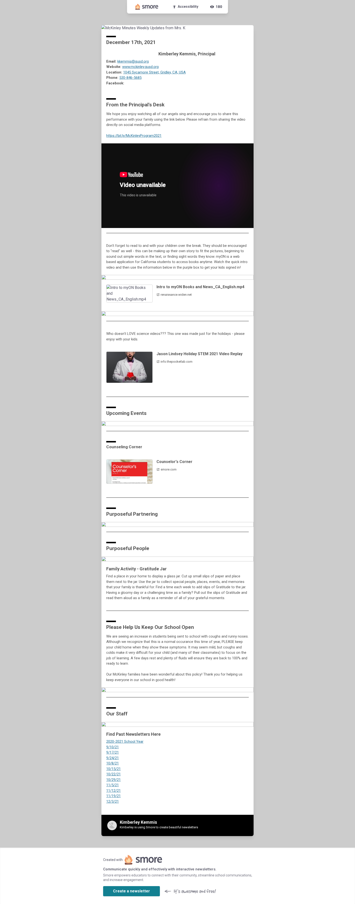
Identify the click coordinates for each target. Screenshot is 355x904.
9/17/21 (112, 752)
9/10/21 (112, 747)
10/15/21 (113, 769)
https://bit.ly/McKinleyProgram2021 (134, 135)
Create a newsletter (131, 891)
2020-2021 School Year (124, 741)
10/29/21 (113, 780)
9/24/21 (112, 758)
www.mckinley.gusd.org (140, 67)
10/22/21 (113, 774)
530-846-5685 (130, 77)
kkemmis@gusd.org (133, 61)
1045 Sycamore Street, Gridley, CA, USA (154, 72)
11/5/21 (112, 785)
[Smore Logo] (147, 7)
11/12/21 (113, 790)
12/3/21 (112, 801)
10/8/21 (112, 763)
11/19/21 (113, 796)
